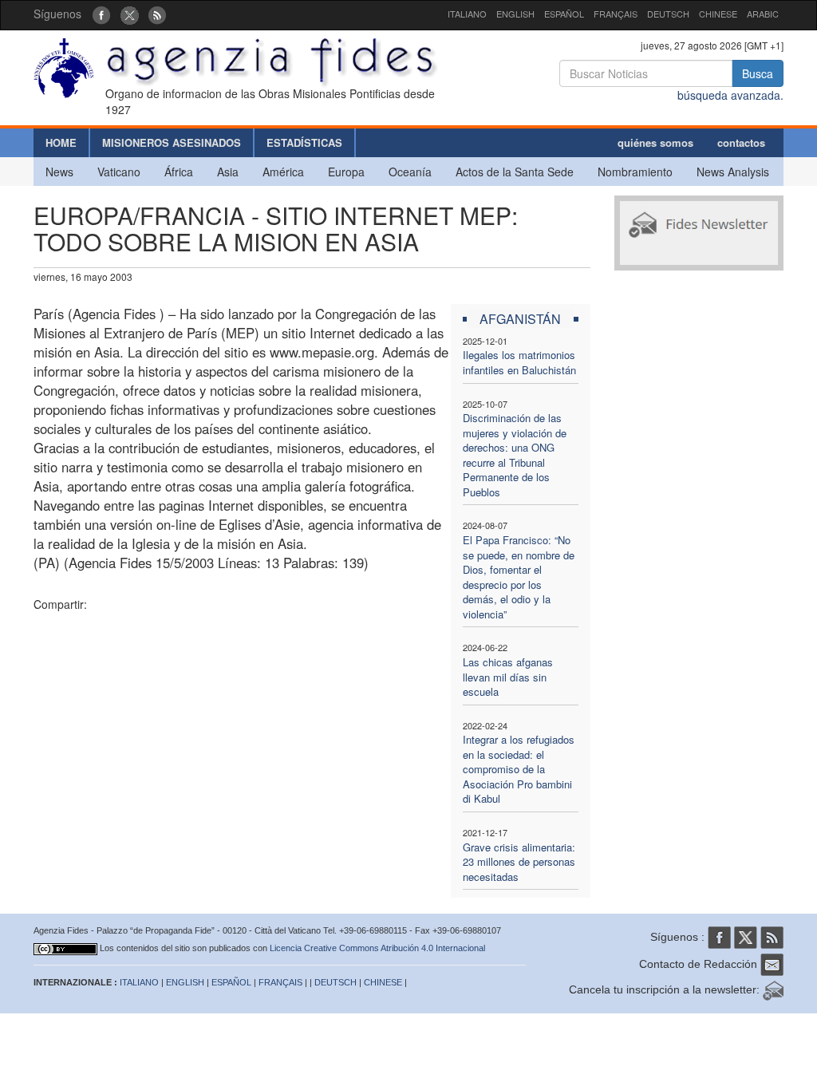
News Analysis (733, 172)
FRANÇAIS (615, 13)
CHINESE (718, 13)
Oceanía (410, 172)
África (178, 172)
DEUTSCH (668, 13)
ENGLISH (515, 13)
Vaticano (118, 172)
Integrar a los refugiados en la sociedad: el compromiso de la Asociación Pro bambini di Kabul (518, 769)
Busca (757, 73)
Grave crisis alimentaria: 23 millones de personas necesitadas (519, 861)
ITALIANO (467, 13)
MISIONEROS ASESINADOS (171, 142)
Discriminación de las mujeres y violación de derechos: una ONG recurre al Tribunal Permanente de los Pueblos (514, 455)
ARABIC (763, 13)
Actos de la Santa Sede (515, 172)
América (283, 172)
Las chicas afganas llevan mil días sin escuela (508, 676)
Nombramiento (635, 172)
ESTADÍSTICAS (304, 142)
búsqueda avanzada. (730, 95)
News (59, 172)
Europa (346, 172)
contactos (741, 142)
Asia (228, 172)
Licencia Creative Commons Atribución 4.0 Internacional (377, 948)
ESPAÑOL (564, 13)
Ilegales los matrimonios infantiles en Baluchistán (519, 362)
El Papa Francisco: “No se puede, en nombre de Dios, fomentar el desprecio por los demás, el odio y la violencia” (518, 577)
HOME (61, 142)
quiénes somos (655, 142)
